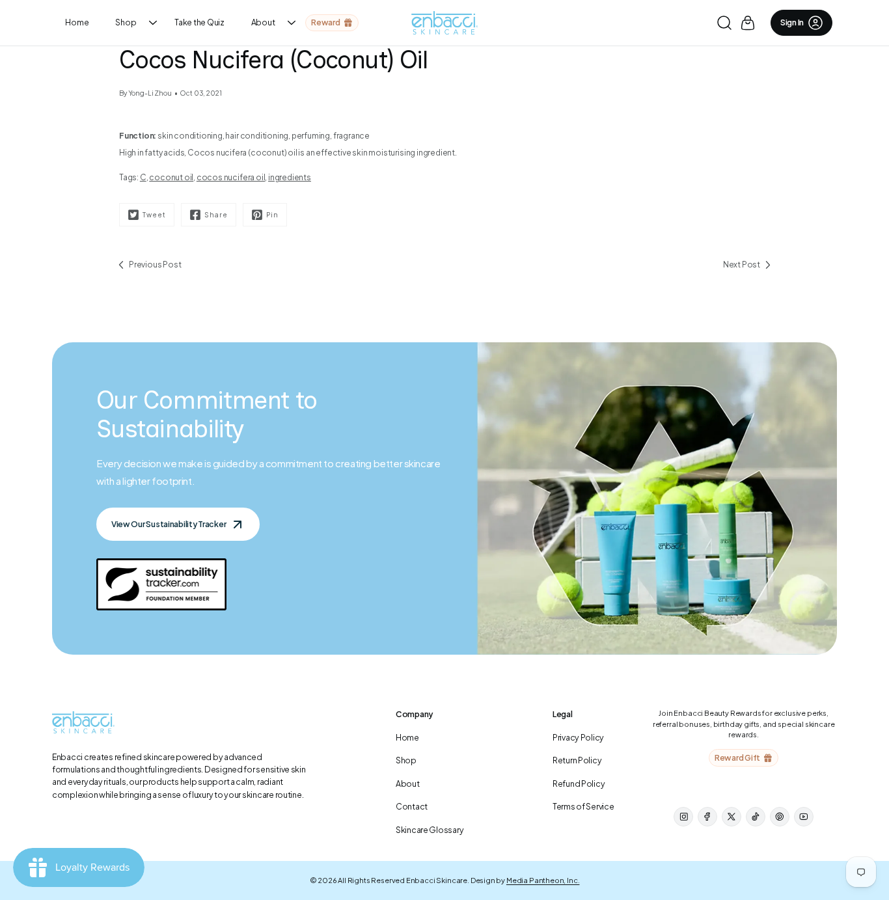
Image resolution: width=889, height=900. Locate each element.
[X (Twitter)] (731, 816)
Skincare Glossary (429, 830)
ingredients (289, 177)
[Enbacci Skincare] (444, 22)
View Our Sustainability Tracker (168, 524)
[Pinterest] (779, 816)
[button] (724, 22)
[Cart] (747, 22)
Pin (272, 214)
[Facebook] (707, 816)
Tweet (154, 214)
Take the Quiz (199, 22)
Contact (412, 806)
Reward (325, 22)
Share (216, 214)
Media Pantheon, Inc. (543, 880)
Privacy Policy (578, 737)
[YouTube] (804, 816)
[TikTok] (755, 816)
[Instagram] (683, 816)
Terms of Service (583, 806)
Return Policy (577, 760)
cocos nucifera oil (231, 177)
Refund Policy (579, 783)
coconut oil (171, 177)
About (263, 22)
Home (77, 22)
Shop (125, 22)
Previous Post (155, 264)
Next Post (741, 264)
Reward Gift (737, 757)
